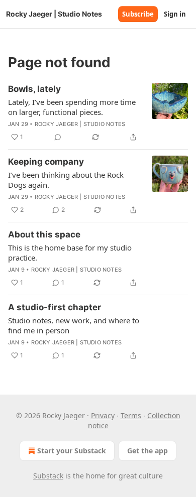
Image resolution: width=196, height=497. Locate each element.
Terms (131, 415)
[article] (98, 113)
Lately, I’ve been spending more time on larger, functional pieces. (72, 107)
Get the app (147, 450)
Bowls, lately (34, 89)
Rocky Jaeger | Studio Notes (80, 124)
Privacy (103, 415)
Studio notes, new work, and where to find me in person (73, 325)
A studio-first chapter (54, 307)
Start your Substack (71, 450)
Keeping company (46, 162)
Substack (48, 475)
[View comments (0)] (57, 137)
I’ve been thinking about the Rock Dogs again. (66, 180)
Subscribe (138, 14)
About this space (44, 234)
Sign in (175, 14)
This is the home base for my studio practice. (70, 252)
